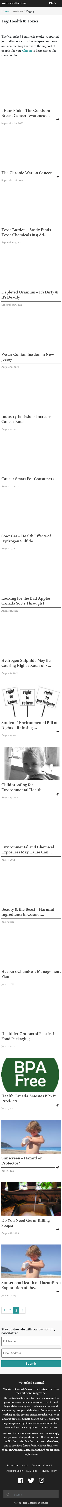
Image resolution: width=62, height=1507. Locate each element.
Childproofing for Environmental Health (21, 787)
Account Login (15, 1470)
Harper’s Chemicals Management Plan (31, 974)
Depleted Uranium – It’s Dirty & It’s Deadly (29, 294)
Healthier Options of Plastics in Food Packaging (29, 1036)
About (24, 1465)
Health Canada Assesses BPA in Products (29, 1098)
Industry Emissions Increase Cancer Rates (26, 419)
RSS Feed (31, 1470)
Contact (47, 1465)
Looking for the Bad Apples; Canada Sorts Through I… (26, 601)
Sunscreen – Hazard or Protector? (21, 1160)
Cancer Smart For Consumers (27, 478)
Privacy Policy (49, 1470)
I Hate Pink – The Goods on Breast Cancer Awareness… (25, 113)
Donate (36, 1465)
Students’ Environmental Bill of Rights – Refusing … (29, 725)
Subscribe (12, 1465)
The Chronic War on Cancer (26, 172)
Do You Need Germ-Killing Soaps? (25, 1223)
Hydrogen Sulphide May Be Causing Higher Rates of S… (26, 663)
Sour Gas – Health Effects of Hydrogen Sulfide (26, 538)
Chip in (27, 51)
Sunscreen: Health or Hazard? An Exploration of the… (31, 1285)
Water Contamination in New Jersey (27, 357)
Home (5, 11)
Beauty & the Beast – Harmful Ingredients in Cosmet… (27, 912)
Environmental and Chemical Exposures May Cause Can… (27, 849)
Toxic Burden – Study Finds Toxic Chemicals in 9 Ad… (26, 232)
